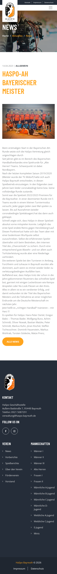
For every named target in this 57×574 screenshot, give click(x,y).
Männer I (38, 451)
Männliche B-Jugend (44, 493)
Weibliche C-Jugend (44, 521)
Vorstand (10, 481)
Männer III (39, 463)
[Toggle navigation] (51, 8)
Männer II (39, 457)
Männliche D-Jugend (41, 507)
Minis (37, 533)
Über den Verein (13, 469)
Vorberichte (11, 457)
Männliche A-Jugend (44, 487)
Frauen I (38, 475)
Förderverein (12, 475)
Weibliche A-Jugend (44, 515)
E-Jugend (38, 527)
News (8, 451)
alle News (13, 341)
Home (5, 35)
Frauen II (38, 481)
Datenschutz (49, 2)
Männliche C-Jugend (44, 499)
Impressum (37, 2)
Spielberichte (12, 463)
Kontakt (27, 2)
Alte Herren (40, 469)
